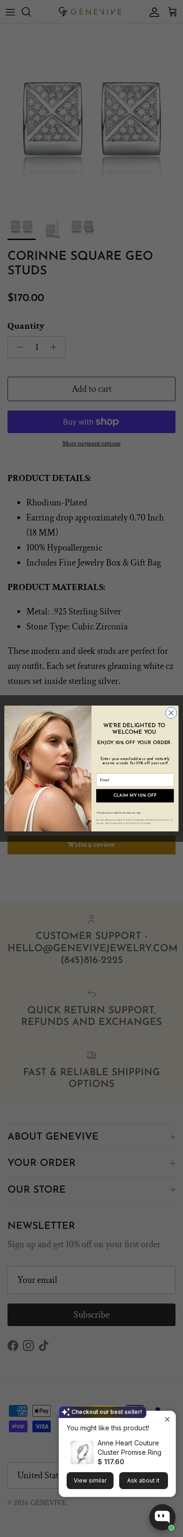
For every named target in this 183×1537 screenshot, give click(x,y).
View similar (90, 1480)
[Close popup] (167, 1419)
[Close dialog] (171, 713)
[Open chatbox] (162, 1517)
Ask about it (143, 1480)
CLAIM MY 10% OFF (135, 795)
